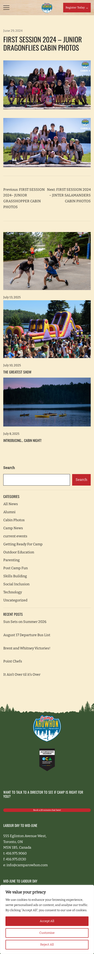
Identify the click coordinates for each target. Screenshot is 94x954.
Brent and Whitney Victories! (26, 648)
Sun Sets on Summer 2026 (24, 622)
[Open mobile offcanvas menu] (6, 8)
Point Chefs (12, 661)
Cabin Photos (14, 520)
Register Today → (77, 7)
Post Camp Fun (15, 568)
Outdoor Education (18, 552)
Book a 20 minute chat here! (47, 810)
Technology (12, 592)
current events (15, 536)
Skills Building (15, 576)
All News (10, 504)
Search (9, 468)
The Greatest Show (17, 372)
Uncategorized (15, 600)
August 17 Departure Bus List (26, 635)
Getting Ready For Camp (23, 544)
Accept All (47, 921)
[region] (47, 919)
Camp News (13, 528)
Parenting (11, 560)
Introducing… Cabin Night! (22, 440)
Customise (47, 933)
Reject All (47, 944)
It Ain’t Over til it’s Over (21, 674)
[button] (5, 462)
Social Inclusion (16, 584)
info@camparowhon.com (27, 865)
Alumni (9, 512)
